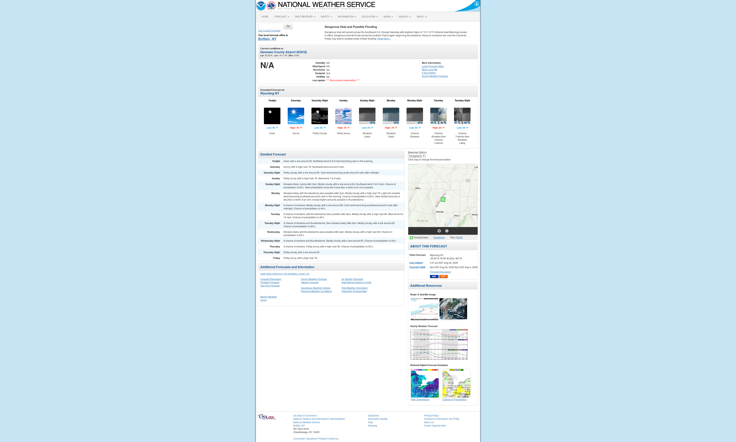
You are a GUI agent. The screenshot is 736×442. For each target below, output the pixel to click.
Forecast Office (433, 66)
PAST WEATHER (304, 16)
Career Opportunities (435, 425)
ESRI (460, 237)
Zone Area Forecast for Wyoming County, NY (285, 274)
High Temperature (420, 399)
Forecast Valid (417, 267)
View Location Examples (269, 30)
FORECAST (280, 16)
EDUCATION (369, 16)
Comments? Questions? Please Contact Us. (316, 438)
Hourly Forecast (435, 76)
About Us (429, 422)
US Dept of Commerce (305, 415)
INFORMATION (346, 16)
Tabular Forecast (309, 282)
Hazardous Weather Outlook (315, 287)
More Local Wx (429, 69)
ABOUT (421, 16)
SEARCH (404, 16)
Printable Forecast (269, 282)
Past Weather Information (355, 287)
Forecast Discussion (270, 279)
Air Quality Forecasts (352, 279)
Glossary (372, 425)
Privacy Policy (431, 415)
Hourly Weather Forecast (314, 279)
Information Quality (378, 418)
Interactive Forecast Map (354, 291)
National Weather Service (306, 422)
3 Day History (429, 72)
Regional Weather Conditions (316, 291)
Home (263, 300)
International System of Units (356, 282)
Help (370, 422)
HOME (265, 16)
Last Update (416, 262)
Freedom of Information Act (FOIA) (441, 418)
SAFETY (325, 16)
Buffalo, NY (267, 38)
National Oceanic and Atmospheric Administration (319, 418)
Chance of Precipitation (454, 399)
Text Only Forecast (269, 285)
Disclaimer (439, 237)
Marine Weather (268, 296)
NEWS (387, 16)
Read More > (384, 38)
